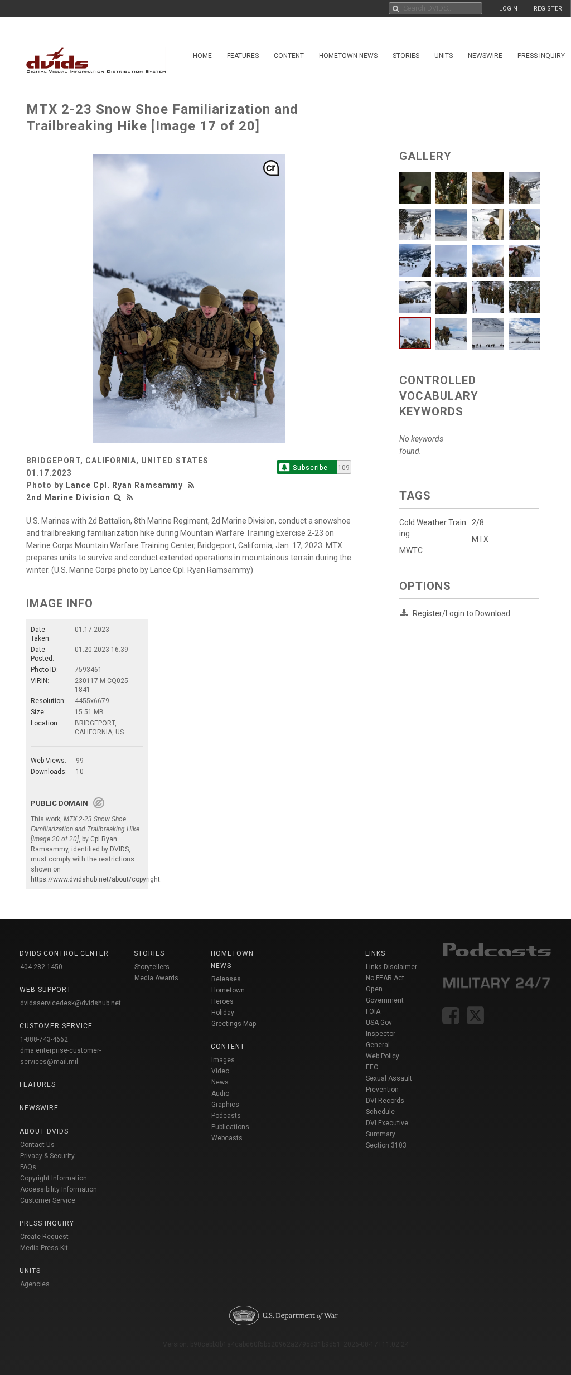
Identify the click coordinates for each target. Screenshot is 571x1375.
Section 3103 (386, 1145)
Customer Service (47, 1200)
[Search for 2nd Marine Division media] (118, 497)
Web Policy (382, 1056)
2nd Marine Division (68, 497)
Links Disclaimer (391, 967)
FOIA (373, 1011)
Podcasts (226, 1116)
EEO (372, 1067)
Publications (230, 1127)
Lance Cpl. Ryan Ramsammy (124, 485)
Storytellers (152, 967)
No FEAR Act (385, 978)
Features (243, 56)
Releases (226, 979)
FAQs (28, 1167)
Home (202, 56)
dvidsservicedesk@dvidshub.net (70, 1003)
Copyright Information (53, 1178)
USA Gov (379, 1023)
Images (223, 1060)
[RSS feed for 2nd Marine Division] (130, 497)
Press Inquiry (47, 1223)
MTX (480, 539)
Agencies (35, 1284)
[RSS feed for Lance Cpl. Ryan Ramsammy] (192, 485)
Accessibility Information (58, 1189)
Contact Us (37, 1145)
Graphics (225, 1104)
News (220, 1082)
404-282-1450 (41, 967)
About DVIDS (44, 1131)
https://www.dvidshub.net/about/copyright (95, 879)
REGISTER (548, 8)
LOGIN (508, 8)
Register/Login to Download (461, 613)
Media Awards (156, 978)
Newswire (485, 56)
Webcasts (227, 1138)
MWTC (411, 550)
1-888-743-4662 (44, 1039)
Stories (406, 56)
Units (443, 56)
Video (220, 1071)
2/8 (478, 522)
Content (289, 56)
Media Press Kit (44, 1248)
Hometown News (348, 56)
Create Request (44, 1237)
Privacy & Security (47, 1156)
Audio (220, 1093)
